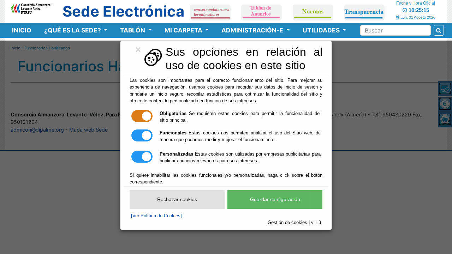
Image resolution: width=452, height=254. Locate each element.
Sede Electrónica (123, 11)
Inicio (21, 30)
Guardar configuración (275, 199)
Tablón (133, 30)
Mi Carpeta (184, 30)
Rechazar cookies (177, 199)
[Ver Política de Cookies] (156, 215)
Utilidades (322, 30)
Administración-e (253, 30)
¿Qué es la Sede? (73, 30)
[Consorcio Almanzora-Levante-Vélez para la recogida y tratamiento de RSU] (31, 7)
